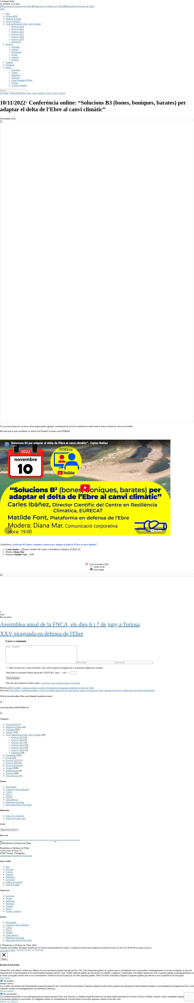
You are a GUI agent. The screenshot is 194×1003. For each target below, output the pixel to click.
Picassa (14, 83)
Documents (16, 52)
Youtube (9, 906)
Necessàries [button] (5, 978)
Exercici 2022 (17, 31)
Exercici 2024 (17, 26)
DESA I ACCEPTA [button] (9, 1001)
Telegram (15, 78)
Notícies (15, 60)
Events (14, 54)
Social (8, 67)
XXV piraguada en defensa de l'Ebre (41, 633)
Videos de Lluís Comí (15, 818)
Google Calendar (19, 85)
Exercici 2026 (12, 763)
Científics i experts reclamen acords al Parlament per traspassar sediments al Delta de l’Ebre (53, 688)
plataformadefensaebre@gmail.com (16, 856)
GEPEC (9, 797)
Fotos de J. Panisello (15, 816)
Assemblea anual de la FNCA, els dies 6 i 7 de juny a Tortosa (70, 624)
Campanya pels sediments (17, 789)
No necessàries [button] (6, 991)
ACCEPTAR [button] (37, 950)
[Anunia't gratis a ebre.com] (67, 839)
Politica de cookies (14, 882)
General (14, 57)
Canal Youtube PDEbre (21, 80)
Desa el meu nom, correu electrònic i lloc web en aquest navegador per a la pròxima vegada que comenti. (56, 668)
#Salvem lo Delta (13, 19)
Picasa (8, 909)
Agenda (9, 62)
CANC (9, 792)
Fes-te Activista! (13, 21)
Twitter (14, 72)
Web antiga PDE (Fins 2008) (19, 805)
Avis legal (10, 879)
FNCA (9, 794)
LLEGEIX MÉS (7, 950)
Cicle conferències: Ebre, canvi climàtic (23, 24)
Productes (10, 65)
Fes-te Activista (12, 765)
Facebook (15, 70)
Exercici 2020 (17, 37)
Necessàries (8, 981)
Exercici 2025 (12, 760)
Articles (14, 49)
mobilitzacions (12, 770)
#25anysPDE (12, 16)
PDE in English (13, 885)
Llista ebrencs (12, 799)
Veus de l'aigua (12, 776)
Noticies (9, 44)
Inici (8, 14)
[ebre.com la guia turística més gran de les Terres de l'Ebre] (27, 839)
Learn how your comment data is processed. (60, 683)
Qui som (9, 869)
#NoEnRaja (11, 787)
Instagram (15, 75)
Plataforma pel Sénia (15, 802)
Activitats (15, 47)
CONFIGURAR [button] (23, 950)
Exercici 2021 (17, 34)
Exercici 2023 (17, 29)
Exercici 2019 (17, 39)
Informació (16, 42)
